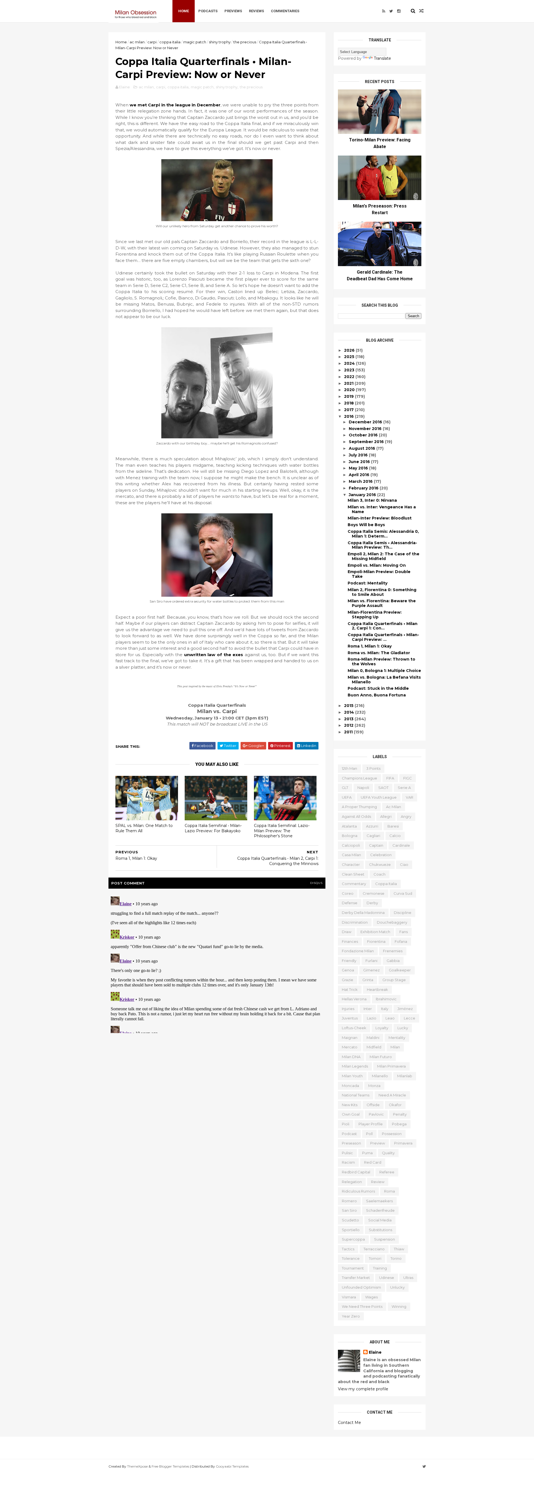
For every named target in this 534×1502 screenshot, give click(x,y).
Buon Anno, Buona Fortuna (377, 695)
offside (373, 1105)
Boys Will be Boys (366, 524)
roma (389, 1191)
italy (384, 1008)
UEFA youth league (379, 797)
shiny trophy (220, 42)
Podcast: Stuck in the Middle (378, 688)
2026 (350, 350)
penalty (400, 1114)
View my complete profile (363, 1388)
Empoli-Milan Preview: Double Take (379, 574)
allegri (386, 816)
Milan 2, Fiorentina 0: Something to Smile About (382, 592)
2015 (349, 705)
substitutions (380, 1230)
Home (183, 11)
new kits (349, 1105)
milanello (380, 1076)
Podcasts (207, 11)
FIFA (390, 778)
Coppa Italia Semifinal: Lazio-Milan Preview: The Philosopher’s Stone (282, 830)
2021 (349, 383)
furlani (371, 960)
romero (349, 1201)
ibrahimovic (386, 999)
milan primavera (391, 1066)
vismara (349, 1297)
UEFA (347, 797)
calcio (395, 835)
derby (372, 903)
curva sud (403, 893)
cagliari (373, 835)
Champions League (359, 778)
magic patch (194, 42)
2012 (349, 725)
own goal (351, 1114)
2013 (349, 718)
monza (374, 1085)
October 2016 (364, 435)
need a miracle (392, 1095)
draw (346, 931)
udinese (386, 1277)
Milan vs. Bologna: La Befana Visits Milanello (384, 679)
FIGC (407, 778)
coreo (347, 893)
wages (371, 1297)
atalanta (349, 826)
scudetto (350, 1220)
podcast (349, 1133)
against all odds (356, 816)
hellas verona (354, 999)
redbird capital (356, 1172)
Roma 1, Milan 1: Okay (370, 646)
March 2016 (361, 481)
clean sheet (353, 874)
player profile (371, 1124)
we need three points (362, 1306)
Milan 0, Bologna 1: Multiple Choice (384, 670)
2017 (349, 409)
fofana (401, 941)
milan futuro (381, 1056)
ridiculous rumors (358, 1191)
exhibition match (375, 931)
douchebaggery (392, 922)
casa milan (351, 855)
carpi (152, 42)
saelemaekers (379, 1201)
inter (368, 1008)
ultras (408, 1277)
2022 (349, 376)
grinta (367, 980)
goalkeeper (400, 970)
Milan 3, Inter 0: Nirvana (372, 500)
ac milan (137, 42)
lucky (402, 1028)
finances (350, 941)
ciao (404, 864)
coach (379, 874)
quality (388, 1153)
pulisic (347, 1153)
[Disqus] (216, 963)
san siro (349, 1210)
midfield (374, 1047)
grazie (347, 980)
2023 (349, 370)
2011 (349, 731)
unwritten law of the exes (213, 654)
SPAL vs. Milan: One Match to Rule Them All (144, 828)
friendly (349, 960)
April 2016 (359, 474)
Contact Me (349, 1422)
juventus (350, 1018)
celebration (381, 855)
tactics (348, 1249)
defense (349, 903)
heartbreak (377, 989)
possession (392, 1133)
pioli (345, 1124)
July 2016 (359, 455)
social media (380, 1220)
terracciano (374, 1249)
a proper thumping (359, 806)
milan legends (355, 1066)
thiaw (399, 1249)
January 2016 (363, 494)
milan (395, 1047)
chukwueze (380, 864)
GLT (345, 787)
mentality (397, 1037)
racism (348, 1162)
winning (399, 1306)
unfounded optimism (361, 1287)
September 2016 (367, 441)
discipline (402, 912)
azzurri (372, 826)
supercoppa (353, 1239)
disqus (316, 883)
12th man (349, 768)
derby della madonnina (363, 912)
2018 (349, 403)
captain (376, 845)
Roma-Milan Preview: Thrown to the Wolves (381, 661)
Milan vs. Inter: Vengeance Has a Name (382, 509)
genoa (348, 970)
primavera (403, 1143)
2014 (349, 712)
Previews (233, 11)
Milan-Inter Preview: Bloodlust (380, 518)
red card (372, 1162)
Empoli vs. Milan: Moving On (377, 565)
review (377, 1181)
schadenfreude (380, 1210)
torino (396, 1258)
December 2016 (366, 421)
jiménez (405, 1008)
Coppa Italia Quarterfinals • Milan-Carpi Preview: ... (383, 637)
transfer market (356, 1277)
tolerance (351, 1258)
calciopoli (351, 845)
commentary (354, 883)
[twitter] (391, 11)
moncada (350, 1085)
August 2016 (362, 448)
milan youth (352, 1076)
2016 (349, 416)
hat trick (350, 989)
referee (386, 1172)
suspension (384, 1239)
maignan (349, 1037)
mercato (349, 1047)
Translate (382, 58)
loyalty (381, 1028)
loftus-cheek (354, 1028)
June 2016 (360, 461)
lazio (371, 1018)
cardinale (401, 845)
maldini (373, 1037)
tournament (353, 1268)
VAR (409, 797)
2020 (350, 389)
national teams (355, 1095)
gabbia (393, 960)
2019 (349, 396)
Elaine (375, 1352)
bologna (349, 835)
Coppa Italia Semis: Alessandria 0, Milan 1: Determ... (383, 534)
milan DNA (351, 1056)
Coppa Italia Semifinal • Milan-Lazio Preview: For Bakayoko (213, 828)
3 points (373, 768)
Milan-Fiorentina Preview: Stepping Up (375, 614)
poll (369, 1133)
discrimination (355, 922)
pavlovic (376, 1114)
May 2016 (359, 468)
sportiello (351, 1230)
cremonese (373, 893)
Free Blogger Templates (170, 1466)
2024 (350, 363)
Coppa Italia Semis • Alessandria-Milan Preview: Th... (382, 545)
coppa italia (170, 42)
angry (406, 816)
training (380, 1268)
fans (403, 931)
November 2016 (366, 428)
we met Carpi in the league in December (175, 105)
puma (367, 1153)
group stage (394, 980)
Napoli (363, 787)
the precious (244, 42)
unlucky (397, 1287)
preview (377, 1143)
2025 (349, 356)
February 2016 (364, 488)
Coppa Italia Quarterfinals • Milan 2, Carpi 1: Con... (382, 626)
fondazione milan (358, 951)
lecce (409, 1018)
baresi (393, 826)
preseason (351, 1143)
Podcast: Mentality (367, 583)
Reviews (256, 11)
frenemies (392, 951)
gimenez (371, 970)
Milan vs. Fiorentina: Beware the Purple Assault (382, 603)
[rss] (383, 11)
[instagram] (398, 11)
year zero (351, 1316)
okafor (395, 1105)
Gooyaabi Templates (232, 1466)
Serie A (404, 787)
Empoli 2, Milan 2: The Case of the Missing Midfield (383, 556)
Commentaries (285, 11)
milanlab (404, 1076)
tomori (375, 1258)
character (351, 864)
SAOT (383, 787)
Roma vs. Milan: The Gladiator (379, 652)
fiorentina (376, 941)
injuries (348, 1008)
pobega (399, 1124)
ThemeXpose (137, 1466)
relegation (352, 1181)
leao (390, 1018)
